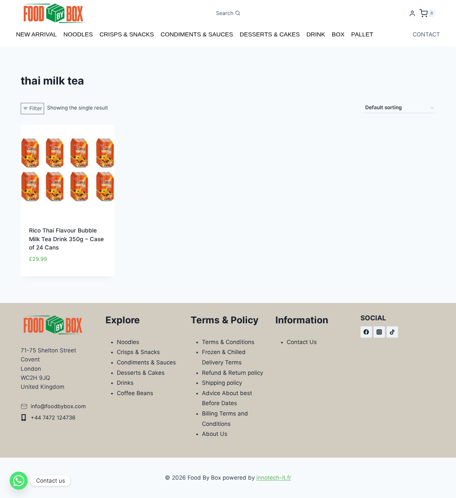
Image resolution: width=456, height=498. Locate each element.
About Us (214, 434)
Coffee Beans (135, 393)
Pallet (362, 34)
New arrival (36, 34)
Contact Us (302, 342)
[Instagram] (379, 332)
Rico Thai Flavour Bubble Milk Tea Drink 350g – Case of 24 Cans (66, 239)
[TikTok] (392, 332)
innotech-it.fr (273, 477)
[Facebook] (366, 332)
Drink (315, 34)
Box (338, 34)
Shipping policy (222, 382)
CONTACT (426, 34)
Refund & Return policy (232, 372)
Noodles (78, 34)
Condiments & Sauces (197, 34)
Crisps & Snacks (126, 34)
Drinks (125, 382)
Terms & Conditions (228, 342)
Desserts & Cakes (270, 34)
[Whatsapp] (19, 481)
